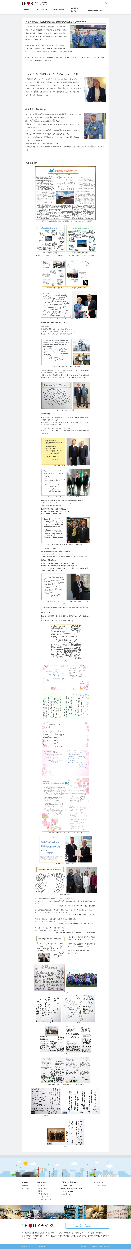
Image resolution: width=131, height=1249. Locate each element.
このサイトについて (68, 1186)
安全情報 (25, 1186)
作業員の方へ (42, 1182)
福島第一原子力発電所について (71, 1188)
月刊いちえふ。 (27, 1188)
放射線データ (42, 1191)
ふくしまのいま (43, 1197)
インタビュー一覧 (100, 1186)
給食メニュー (42, 1188)
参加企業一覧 (65, 1194)
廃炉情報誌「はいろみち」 (74, 9)
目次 (106, 3)
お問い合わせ (26, 1246)
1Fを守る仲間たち (58, 10)
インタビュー (98, 1182)
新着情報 (27, 10)
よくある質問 (40, 1246)
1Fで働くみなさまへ (41, 10)
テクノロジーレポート (45, 1199)
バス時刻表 (41, 1186)
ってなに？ (87, 1225)
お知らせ (25, 1191)
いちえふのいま (43, 1194)
